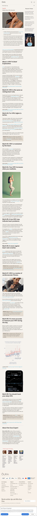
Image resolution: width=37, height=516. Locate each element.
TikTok (29, 489)
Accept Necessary (25, 514)
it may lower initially (15, 201)
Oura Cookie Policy (30, 511)
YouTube (29, 492)
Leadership (4, 485)
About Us (3, 483)
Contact (11, 495)
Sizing (11, 485)
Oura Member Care (13, 483)
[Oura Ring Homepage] (3, 2)
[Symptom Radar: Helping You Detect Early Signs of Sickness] (16, 452)
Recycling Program (13, 486)
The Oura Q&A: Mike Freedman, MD (21, 458)
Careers (3, 489)
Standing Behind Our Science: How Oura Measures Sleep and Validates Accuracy (29, 18)
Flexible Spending (13, 488)
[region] (18, 511)
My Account (12, 492)
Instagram (30, 486)
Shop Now (30, 44)
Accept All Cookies (5, 514)
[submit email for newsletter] (34, 501)
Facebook (29, 485)
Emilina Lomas (7, 29)
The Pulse (30, 483)
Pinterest (29, 488)
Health (4, 8)
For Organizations (22, 483)
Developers (21, 485)
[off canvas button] (33, 5)
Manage (32, 514)
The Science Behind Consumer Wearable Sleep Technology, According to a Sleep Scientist (29, 12)
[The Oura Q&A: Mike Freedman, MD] (21, 452)
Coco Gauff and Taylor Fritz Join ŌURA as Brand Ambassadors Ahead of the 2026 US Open (29, 29)
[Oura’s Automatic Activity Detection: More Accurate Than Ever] (10, 452)
